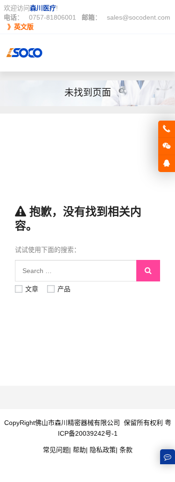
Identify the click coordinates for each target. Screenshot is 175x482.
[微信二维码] (166, 146)
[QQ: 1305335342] (166, 163)
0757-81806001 (52, 17)
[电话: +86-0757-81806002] (166, 129)
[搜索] (148, 270)
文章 (31, 289)
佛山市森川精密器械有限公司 (77, 422)
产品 (63, 289)
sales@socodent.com (138, 17)
